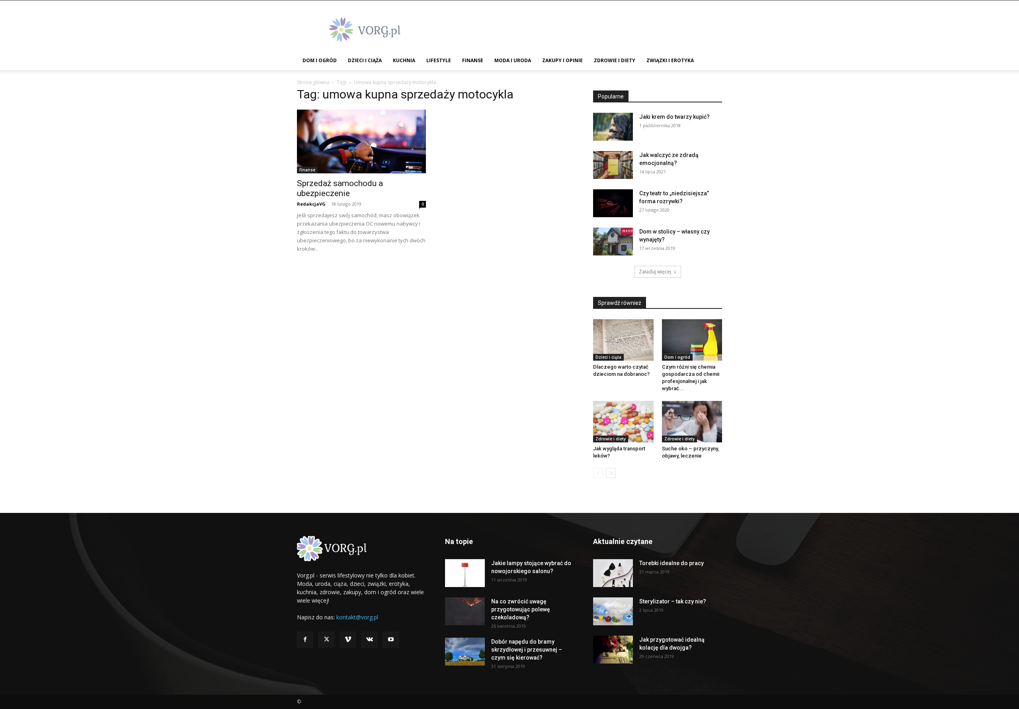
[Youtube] (391, 640)
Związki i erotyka (670, 60)
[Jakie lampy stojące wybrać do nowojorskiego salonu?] (465, 573)
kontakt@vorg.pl (357, 617)
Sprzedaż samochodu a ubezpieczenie (340, 188)
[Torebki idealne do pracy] (613, 573)
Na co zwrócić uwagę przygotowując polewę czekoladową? (520, 609)
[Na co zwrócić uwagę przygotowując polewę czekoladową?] (465, 611)
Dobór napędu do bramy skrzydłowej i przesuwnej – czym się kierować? (526, 649)
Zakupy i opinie (562, 60)
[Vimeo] (348, 640)
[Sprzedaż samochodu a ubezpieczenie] (361, 141)
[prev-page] (598, 473)
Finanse (472, 60)
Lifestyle (438, 60)
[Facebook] (305, 640)
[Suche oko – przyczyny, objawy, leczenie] (692, 421)
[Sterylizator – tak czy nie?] (613, 611)
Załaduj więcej (655, 271)
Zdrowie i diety (614, 60)
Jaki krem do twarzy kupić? (674, 117)
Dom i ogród (320, 60)
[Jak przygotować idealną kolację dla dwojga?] (613, 650)
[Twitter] (326, 640)
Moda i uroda (512, 60)
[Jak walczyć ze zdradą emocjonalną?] (613, 165)
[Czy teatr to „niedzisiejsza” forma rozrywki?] (613, 203)
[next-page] (611, 473)
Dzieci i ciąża (365, 60)
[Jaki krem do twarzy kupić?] (613, 127)
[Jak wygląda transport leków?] (623, 421)
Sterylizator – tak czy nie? (672, 601)
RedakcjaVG (311, 204)
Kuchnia (404, 60)
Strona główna (313, 82)
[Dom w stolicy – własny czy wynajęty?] (613, 241)
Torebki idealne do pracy (671, 563)
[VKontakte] (369, 640)
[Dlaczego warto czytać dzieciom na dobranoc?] (623, 340)
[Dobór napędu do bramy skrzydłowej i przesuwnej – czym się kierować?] (465, 652)
